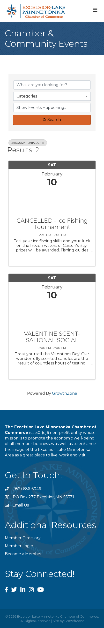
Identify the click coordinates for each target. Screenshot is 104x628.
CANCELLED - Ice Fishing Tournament (52, 224)
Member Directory (23, 538)
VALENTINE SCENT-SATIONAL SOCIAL (52, 337)
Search (54, 119)
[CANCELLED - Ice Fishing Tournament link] (52, 201)
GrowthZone (64, 393)
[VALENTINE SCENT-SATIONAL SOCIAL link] (52, 314)
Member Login (19, 546)
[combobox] (52, 96)
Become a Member (23, 554)
